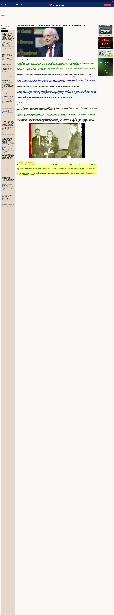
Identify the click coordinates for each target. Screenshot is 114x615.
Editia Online (19, 5)
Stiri (13, 5)
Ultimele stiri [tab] (4, 30)
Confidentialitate (108, 1)
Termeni (103, 1)
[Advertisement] (13, 16)
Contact (100, 1)
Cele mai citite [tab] (11, 30)
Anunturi (7, 5)
